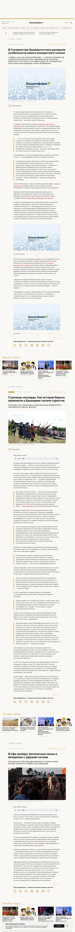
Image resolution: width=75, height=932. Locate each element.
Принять (59, 926)
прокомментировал (28, 506)
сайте (36, 845)
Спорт (28, 27)
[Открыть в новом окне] (15, 345)
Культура (43, 27)
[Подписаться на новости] (48, 345)
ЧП (31, 27)
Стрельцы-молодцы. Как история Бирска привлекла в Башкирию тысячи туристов (24, 33)
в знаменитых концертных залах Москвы (39, 198)
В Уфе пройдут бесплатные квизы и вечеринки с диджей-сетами (48, 33)
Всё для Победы (50, 27)
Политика (10, 27)
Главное (5, 27)
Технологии (36, 27)
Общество (23, 27)
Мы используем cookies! (15, 924)
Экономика (16, 27)
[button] (59, 255)
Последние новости (66, 27)
